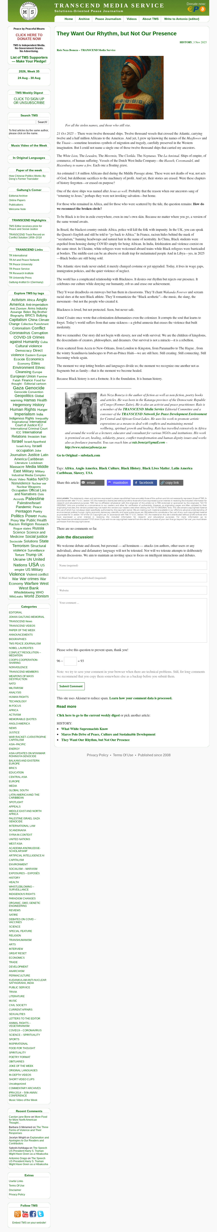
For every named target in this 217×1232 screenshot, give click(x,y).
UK (40, 555)
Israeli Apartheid (35, 441)
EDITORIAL (15, 612)
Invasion (33, 436)
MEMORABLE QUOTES (22, 719)
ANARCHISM (16, 971)
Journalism (18, 455)
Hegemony (22, 404)
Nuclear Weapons (29, 486)
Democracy (23, 350)
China (32, 320)
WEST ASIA (15, 843)
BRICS (30, 315)
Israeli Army (23, 446)
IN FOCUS (15, 705)
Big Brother (39, 312)
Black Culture (109, 468)
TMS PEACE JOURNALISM (25, 643)
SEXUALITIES (17, 1014)
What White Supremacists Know (84, 728)
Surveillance (36, 550)
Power (31, 516)
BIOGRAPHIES (17, 639)
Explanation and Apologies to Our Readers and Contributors (29, 1140)
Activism (18, 300)
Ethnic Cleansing (30, 370)
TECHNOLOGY (18, 701)
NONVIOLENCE (18, 667)
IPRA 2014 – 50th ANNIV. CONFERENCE (23, 1094)
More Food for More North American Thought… (28, 1119)
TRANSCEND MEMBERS (24, 671)
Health (42, 400)
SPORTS (14, 1039)
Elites (35, 363)
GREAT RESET (17, 953)
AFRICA (13, 710)
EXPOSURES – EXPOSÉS (24, 873)
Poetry (37, 511)
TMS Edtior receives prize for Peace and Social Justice (25, 228)
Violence (17, 574)
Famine (42, 376)
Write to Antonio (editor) (181, 19)
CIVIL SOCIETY (18, 1005)
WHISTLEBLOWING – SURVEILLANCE (21, 888)
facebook (146, 482)
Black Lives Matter (156, 468)
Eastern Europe (35, 355)
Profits (42, 516)
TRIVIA (13, 991)
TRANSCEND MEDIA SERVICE (109, 5)
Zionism (42, 596)
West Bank (29, 588)
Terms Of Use (16, 1185)
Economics (35, 359)
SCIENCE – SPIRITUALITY (24, 1034)
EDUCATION (16, 772)
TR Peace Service (19, 268)
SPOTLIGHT (16, 802)
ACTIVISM (15, 714)
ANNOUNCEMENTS (21, 634)
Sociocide (16, 541)
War (15, 579)
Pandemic (24, 507)
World (29, 596)
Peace (37, 507)
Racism (14, 524)
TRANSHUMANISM (20, 940)
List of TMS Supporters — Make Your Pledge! (29, 59)
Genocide (35, 387)
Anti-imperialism (37, 304)
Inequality (41, 418)
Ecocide (19, 359)
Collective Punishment (35, 324)
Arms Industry (37, 308)
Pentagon (23, 511)
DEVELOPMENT (18, 966)
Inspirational (20, 421)
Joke (38, 450)
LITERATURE (17, 996)
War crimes (29, 579)
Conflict (38, 328)
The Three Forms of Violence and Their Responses (28, 1130)
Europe (37, 372)
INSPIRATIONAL (18, 1043)
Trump (31, 555)
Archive (84, 19)
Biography (17, 315)
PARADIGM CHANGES (22, 898)
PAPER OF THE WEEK (22, 630)
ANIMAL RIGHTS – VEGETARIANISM (20, 1024)
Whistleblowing (24, 592)
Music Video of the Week (23, 1100)
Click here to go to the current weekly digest (88, 715)
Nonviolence (21, 483)
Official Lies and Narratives (30, 492)
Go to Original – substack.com (78, 455)
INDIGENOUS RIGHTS (22, 894)
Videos (132, 19)
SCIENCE (14, 926)
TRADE (13, 962)
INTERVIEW (16, 948)
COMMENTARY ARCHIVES (25, 1088)
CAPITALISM (16, 860)
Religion (27, 524)
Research (42, 524)
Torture (19, 555)
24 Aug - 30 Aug (29, 78)
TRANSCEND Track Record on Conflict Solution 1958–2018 (27, 236)
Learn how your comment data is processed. (140, 698)
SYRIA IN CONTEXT (20, 834)
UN (29, 559)
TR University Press (20, 277)
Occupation (20, 490)
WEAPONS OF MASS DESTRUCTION (21, 678)
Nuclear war (39, 483)
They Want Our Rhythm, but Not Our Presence (95, 739)
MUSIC (13, 1000)
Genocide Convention (28, 392)
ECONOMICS (17, 957)
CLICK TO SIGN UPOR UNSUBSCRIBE (29, 101)
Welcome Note (17, 209)
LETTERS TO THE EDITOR (24, 1018)
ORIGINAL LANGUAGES (23, 1070)
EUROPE (14, 781)
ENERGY (14, 748)
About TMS (150, 19)
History (39, 405)
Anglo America (86, 468)
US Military (34, 570)
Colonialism (21, 328)
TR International (18, 255)
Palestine (34, 498)
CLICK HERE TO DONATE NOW (29, 37)
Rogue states (22, 528)
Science (19, 532)
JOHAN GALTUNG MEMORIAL (27, 616)
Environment (23, 367)
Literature (21, 463)
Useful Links (16, 1181)
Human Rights (23, 409)
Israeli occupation (29, 448)
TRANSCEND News (20, 621)
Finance (27, 380)
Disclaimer (15, 1190)
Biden (27, 312)
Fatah (17, 380)
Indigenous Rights (21, 418)
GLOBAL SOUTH (19, 790)
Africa (31, 300)
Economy (24, 363)
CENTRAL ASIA (18, 777)
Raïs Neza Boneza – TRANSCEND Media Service (86, 50)
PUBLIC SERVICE (19, 987)
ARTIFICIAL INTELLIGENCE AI (26, 855)
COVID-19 (22, 337)
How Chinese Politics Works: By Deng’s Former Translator (27, 177)
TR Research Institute (21, 273)
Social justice (36, 536)
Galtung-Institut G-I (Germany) (26, 282)
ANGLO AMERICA (19, 723)
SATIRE (13, 914)
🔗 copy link (169, 482)
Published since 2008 (154, 755)
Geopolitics (24, 396)
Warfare (31, 583)
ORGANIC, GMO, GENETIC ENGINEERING (24, 904)
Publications (16, 204)
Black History (131, 468)
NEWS (13, 728)
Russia (38, 528)
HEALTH (14, 882)
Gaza (18, 387)
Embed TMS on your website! (29, 1222)
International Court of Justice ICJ (30, 423)
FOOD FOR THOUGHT (22, 1048)
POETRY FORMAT (19, 1057)
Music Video (17, 479)
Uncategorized (17, 1083)
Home (69, 19)
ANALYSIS (15, 692)
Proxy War (18, 520)
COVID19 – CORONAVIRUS (25, 1030)
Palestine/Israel (28, 503)
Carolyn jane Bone (20, 1116)
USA (34, 564)
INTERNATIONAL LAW (22, 825)
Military (28, 471)
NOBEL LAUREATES (21, 648)
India (39, 414)
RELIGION (15, 935)
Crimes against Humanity (27, 339)
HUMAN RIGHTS (19, 697)
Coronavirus (20, 332)
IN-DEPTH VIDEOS (20, 1074)
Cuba (44, 342)
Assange (16, 312)
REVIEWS (15, 910)
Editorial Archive (18, 195)
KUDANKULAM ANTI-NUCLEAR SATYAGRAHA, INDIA (27, 981)
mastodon (120, 482)
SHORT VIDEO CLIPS (21, 1079)
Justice (34, 455)
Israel (17, 441)
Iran (43, 436)
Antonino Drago (18, 1158)
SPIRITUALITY (17, 1052)
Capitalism (18, 319)
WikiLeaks (16, 596)
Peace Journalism (108, 19)
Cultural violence (28, 346)
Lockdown (36, 463)
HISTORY (14, 877)
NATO (43, 479)
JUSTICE (14, 732)
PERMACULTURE (19, 975)
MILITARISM (16, 688)
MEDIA (13, 785)
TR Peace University (20, 264)
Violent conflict (37, 574)
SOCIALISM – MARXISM (23, 868)
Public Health (36, 520)
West (44, 583)
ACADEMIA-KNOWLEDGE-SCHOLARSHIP (24, 850)
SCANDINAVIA (17, 830)
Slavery (79, 472)
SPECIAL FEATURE (20, 931)
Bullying (41, 315)
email (91, 482)
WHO (40, 592)
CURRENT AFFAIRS (20, 1009)
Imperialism (24, 414)
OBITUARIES (16, 1061)
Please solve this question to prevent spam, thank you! (92, 649)
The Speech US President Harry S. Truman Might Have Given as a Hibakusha (28, 1150)
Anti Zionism (18, 308)
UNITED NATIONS (19, 839)
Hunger (42, 409)
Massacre (17, 467)
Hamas (30, 400)
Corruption (39, 333)
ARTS (12, 944)
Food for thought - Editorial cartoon (28, 382)
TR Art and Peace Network (24, 260)
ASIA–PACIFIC (17, 744)
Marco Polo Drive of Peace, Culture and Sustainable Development (108, 734)
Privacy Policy (17, 1194)
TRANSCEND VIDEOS (22, 625)
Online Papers (17, 200)
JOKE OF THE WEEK (21, 1066)
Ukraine (19, 559)
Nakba (32, 479)
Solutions (31, 541)
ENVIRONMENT (18, 864)
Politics (17, 516)
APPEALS (15, 806)
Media (31, 467)
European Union (23, 376)
